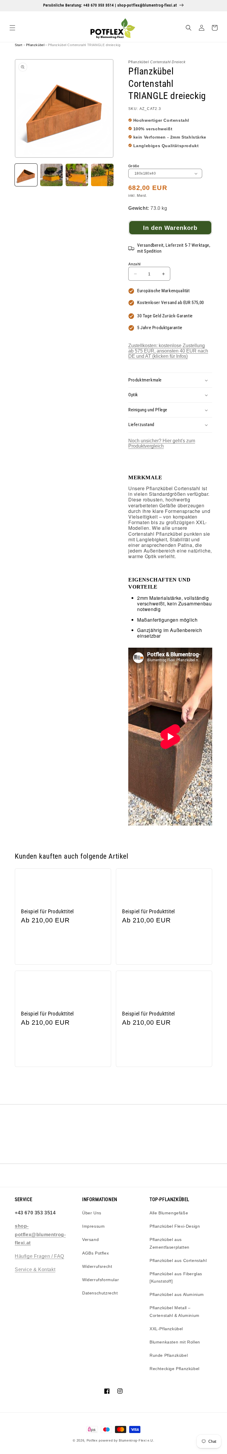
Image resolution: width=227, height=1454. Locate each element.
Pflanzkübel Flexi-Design (175, 1226)
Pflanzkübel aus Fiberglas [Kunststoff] (176, 1277)
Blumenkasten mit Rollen (175, 1342)
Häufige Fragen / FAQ (39, 1256)
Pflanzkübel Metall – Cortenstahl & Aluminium (175, 1311)
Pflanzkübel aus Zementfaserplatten (169, 1243)
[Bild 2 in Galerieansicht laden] (51, 175)
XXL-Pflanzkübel (166, 1328)
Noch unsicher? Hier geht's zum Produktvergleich (161, 443)
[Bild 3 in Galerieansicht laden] (77, 175)
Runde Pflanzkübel (169, 1355)
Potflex (92, 1440)
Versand (90, 1239)
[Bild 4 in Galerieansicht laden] (102, 175)
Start (18, 45)
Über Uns (91, 1213)
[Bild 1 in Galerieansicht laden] (26, 175)
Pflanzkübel (35, 45)
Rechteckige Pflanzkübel (175, 1368)
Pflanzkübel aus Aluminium (177, 1294)
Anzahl (134, 264)
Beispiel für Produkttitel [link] (47, 911)
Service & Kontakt (35, 1269)
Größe (133, 166)
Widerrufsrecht (97, 1266)
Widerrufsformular (100, 1279)
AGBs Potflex (95, 1253)
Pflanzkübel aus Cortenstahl (178, 1260)
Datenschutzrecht (100, 1293)
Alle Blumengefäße (169, 1213)
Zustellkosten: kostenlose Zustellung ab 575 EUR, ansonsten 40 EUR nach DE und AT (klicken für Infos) (168, 351)
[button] (12, 27)
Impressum (93, 1226)
